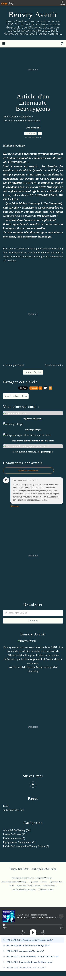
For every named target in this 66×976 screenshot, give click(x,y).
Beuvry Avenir (33, 14)
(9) (19, 842)
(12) (14, 834)
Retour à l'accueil (33, 372)
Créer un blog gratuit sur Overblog (13, 882)
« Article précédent (13, 365)
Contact (44, 882)
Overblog (51, 868)
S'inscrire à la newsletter (16, 396)
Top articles (33, 882)
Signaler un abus (56, 882)
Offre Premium (49, 886)
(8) (26, 846)
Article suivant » (54, 365)
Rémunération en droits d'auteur (28, 886)
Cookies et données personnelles (24, 890)
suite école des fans (13, 809)
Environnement (33, 128)
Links (6, 806)
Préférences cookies (46, 890)
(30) (17, 830)
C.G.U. (11, 886)
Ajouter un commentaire (28, 470)
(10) (14, 838)
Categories (26, 116)
